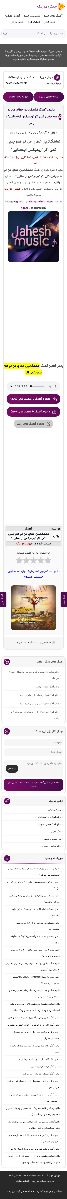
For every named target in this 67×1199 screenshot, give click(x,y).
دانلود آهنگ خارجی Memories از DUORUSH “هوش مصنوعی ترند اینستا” (36, 980)
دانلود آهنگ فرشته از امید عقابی (45, 1066)
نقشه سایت (22, 1181)
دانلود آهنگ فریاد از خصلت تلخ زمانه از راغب (39, 695)
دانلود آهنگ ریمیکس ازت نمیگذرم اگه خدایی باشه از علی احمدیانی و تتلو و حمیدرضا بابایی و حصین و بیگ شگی (35, 1007)
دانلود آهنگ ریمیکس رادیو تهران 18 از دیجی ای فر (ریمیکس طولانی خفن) (33, 1084)
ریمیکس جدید (32, 16)
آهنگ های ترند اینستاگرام (21, 77)
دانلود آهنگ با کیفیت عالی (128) (30, 411)
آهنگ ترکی (50, 22)
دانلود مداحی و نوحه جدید (50, 846)
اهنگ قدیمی (55, 831)
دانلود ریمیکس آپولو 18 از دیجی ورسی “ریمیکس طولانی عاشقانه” (34, 912)
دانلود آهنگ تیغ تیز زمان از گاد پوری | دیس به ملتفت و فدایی (33, 1017)
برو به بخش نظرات (18, 97)
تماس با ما (15, 1176)
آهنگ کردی (17, 22)
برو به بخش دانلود (48, 97)
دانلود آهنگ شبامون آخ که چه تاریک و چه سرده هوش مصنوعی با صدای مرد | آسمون (32, 966)
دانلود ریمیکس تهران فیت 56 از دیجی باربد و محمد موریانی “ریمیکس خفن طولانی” (33, 871)
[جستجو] (5, 33)
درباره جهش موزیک (43, 1181)
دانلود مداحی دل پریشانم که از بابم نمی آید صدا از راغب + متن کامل (34, 675)
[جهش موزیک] (49, 7)
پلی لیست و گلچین (52, 839)
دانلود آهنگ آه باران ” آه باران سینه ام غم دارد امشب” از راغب (35, 715)
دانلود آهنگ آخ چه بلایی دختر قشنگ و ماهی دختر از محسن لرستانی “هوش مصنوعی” (34, 993)
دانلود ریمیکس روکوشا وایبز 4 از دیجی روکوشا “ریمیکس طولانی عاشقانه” (34, 898)
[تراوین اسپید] (33, 632)
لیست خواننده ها (33, 1176)
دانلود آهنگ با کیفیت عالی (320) (30, 399)
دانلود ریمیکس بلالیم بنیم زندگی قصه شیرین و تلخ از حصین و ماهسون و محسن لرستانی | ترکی (33, 1111)
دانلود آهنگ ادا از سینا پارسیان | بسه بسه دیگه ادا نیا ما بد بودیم (34, 1048)
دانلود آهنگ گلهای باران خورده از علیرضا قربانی (38, 1059)
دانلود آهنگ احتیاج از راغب (47, 686)
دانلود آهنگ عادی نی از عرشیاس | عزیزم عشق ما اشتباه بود (33, 1025)
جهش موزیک (46, 77)
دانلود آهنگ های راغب (30, 424)
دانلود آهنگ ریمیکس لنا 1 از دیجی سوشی (41, 1074)
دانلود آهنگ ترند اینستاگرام (49, 817)
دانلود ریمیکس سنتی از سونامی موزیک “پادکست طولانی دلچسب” (34, 939)
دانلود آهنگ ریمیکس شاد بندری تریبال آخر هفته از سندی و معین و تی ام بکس (34, 1138)
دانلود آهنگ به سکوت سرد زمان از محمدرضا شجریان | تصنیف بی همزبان (35, 1035)
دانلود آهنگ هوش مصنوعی (49, 824)
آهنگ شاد (34, 22)
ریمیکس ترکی (54, 809)
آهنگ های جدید (53, 16)
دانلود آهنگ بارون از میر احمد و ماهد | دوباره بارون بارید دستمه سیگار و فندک (35, 953)
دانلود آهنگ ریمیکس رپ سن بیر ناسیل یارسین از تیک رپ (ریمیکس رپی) (34, 1097)
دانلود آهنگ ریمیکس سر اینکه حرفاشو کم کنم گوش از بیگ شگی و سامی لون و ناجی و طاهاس (34, 1124)
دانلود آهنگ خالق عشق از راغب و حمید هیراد (39, 703)
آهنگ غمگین (12, 16)
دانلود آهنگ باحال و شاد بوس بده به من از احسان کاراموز (34, 1149)
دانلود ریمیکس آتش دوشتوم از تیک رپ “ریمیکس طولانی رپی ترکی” (32, 885)
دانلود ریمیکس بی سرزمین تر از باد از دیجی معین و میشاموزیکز (36, 926)
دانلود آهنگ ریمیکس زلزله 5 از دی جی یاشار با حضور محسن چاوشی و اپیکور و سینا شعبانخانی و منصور (33, 1159)
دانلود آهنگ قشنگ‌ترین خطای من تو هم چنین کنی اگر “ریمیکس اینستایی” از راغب (31, 116)
